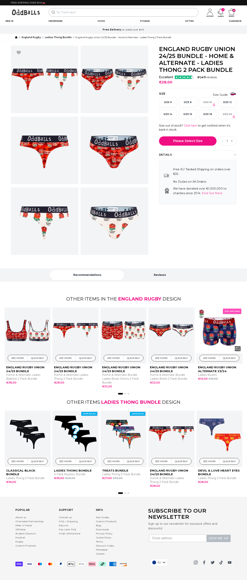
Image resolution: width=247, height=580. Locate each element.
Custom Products (25, 545)
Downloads (102, 529)
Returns (63, 525)
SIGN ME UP (219, 538)
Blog (98, 525)
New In (10, 21)
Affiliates (20, 529)
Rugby (19, 541)
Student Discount (25, 533)
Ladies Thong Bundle (58, 37)
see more (18, 357)
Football (20, 537)
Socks (101, 21)
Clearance (235, 21)
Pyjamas (145, 21)
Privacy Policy (104, 533)
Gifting (189, 21)
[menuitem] (10, 21)
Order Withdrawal (69, 533)
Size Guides (102, 517)
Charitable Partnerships (29, 521)
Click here (190, 125)
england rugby (31, 37)
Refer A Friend (23, 525)
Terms (99, 541)
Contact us (65, 517)
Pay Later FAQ (67, 529)
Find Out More (212, 193)
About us (20, 517)
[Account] (210, 12)
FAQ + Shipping (68, 521)
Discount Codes (105, 545)
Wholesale (102, 549)
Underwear (55, 21)
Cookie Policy (104, 537)
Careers (100, 553)
